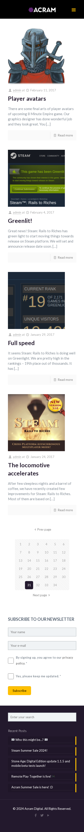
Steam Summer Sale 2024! (29, 750)
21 (38, 569)
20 (29, 569)
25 (20, 577)
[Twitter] (42, 815)
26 (29, 577)
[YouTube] (48, 815)
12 (64, 552)
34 (55, 585)
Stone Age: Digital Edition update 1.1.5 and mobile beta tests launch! (40, 763)
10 (46, 552)
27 (38, 577)
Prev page (44, 529)
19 (20, 569)
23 (55, 569)
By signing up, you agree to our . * (44, 660)
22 (46, 569)
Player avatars (27, 98)
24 (64, 569)
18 (64, 560)
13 (20, 560)
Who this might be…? (29, 740)
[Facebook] (35, 815)
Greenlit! (20, 220)
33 (46, 585)
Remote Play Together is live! (31, 776)
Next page (40, 595)
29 (55, 577)
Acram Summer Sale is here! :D (32, 787)
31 (29, 585)
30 (64, 577)
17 (55, 560)
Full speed (21, 342)
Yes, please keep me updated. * (38, 676)
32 (38, 585)
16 (46, 560)
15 (38, 560)
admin (17, 90)
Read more (65, 135)
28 (46, 577)
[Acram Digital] (42, 9)
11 (55, 552)
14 (29, 560)
